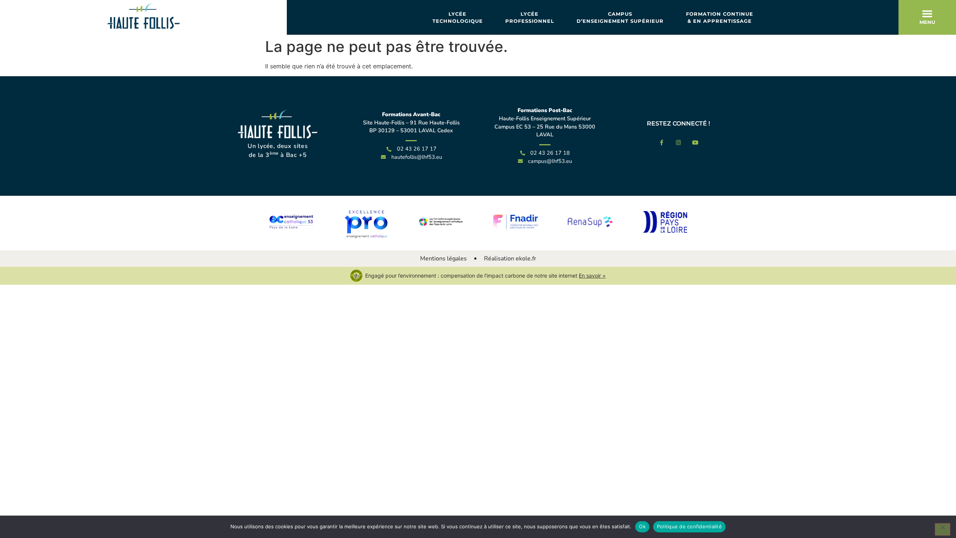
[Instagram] (678, 142)
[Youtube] (695, 142)
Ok (642, 526)
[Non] (942, 529)
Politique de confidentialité (689, 526)
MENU (927, 22)
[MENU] (927, 14)
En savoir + (592, 275)
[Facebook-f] (661, 142)
